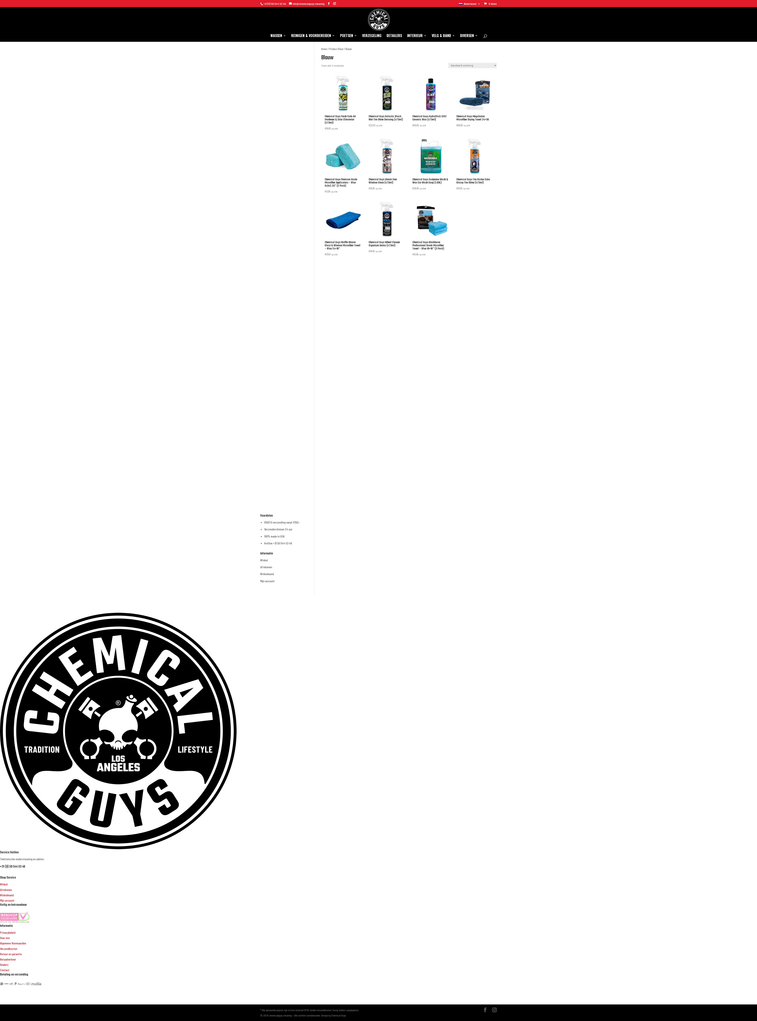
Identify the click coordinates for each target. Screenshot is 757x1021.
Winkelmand (267, 574)
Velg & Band (441, 36)
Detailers (394, 36)
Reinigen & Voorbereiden (311, 36)
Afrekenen (266, 567)
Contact (4, 970)
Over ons (5, 938)
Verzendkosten (8, 948)
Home (324, 49)
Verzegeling (371, 36)
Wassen (276, 36)
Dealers (4, 964)
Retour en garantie (11, 954)
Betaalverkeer (8, 959)
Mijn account (267, 581)
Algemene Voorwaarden (13, 943)
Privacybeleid (7, 932)
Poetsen (346, 36)
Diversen (467, 36)
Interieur (415, 36)
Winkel (264, 560)
